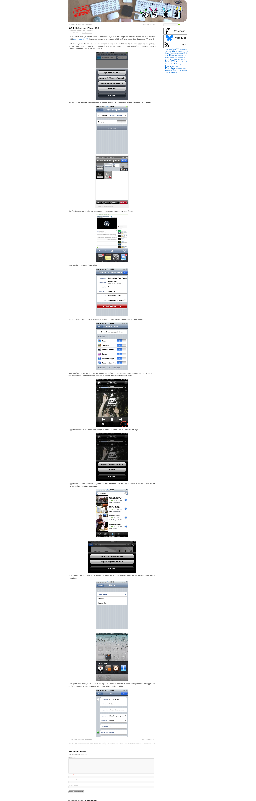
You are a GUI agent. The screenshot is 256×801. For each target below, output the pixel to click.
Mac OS (183, 59)
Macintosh (177, 59)
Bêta (81, 30)
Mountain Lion (169, 64)
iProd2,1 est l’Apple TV (149, 24)
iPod (176, 55)
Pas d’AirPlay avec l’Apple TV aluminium (80, 24)
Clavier (177, 51)
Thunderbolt (183, 70)
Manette (180, 62)
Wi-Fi (170, 72)
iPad (166, 55)
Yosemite (180, 72)
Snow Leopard (168, 70)
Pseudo (70, 775)
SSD (178, 70)
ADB (166, 49)
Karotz (167, 57)
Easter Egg (169, 53)
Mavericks (185, 62)
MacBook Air (181, 57)
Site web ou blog (73, 785)
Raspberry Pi (179, 68)
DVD (187, 51)
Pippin (168, 65)
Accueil (178, 2)
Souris (174, 70)
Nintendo (183, 64)
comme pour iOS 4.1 (80, 39)
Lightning (172, 57)
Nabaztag (177, 64)
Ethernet (175, 53)
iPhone (91, 30)
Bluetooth (168, 51)
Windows (174, 72)
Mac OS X (171, 61)
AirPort (170, 49)
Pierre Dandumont (87, 33)
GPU (178, 53)
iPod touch (180, 55)
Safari (184, 68)
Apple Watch (183, 49)
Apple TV (175, 49)
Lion (175, 57)
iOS (84, 30)
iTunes (185, 55)
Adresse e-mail (72, 780)
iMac (181, 53)
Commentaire (72, 757)
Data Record (182, 51)
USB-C (166, 72)
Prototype (170, 68)
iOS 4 (87, 30)
